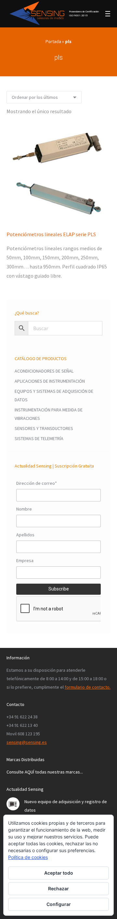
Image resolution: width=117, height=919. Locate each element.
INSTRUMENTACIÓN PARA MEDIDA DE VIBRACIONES (49, 414)
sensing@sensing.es (26, 742)
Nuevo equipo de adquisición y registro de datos (65, 806)
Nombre (24, 509)
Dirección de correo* (36, 483)
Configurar (58, 904)
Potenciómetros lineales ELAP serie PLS (51, 234)
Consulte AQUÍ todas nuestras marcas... (44, 772)
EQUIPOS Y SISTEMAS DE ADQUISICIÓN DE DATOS (54, 395)
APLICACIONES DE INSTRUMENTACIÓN (50, 381)
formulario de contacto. (87, 687)
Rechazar (58, 888)
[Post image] (13, 803)
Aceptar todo (58, 873)
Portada (53, 41)
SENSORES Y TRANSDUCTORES (44, 428)
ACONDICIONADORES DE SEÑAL (44, 371)
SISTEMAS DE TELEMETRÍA (39, 438)
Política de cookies (28, 857)
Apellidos (25, 535)
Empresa (24, 560)
